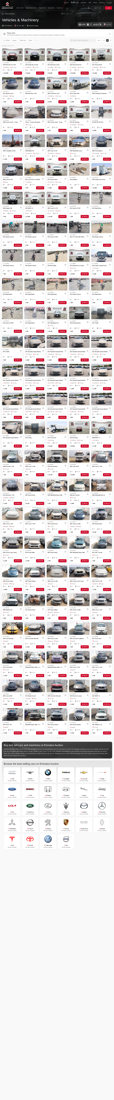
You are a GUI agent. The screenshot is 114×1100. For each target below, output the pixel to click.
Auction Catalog (33, 25)
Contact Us (101, 2)
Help (90, 2)
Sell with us (83, 2)
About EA (66, 2)
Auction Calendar (75, 2)
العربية (110, 2)
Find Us (95, 2)
